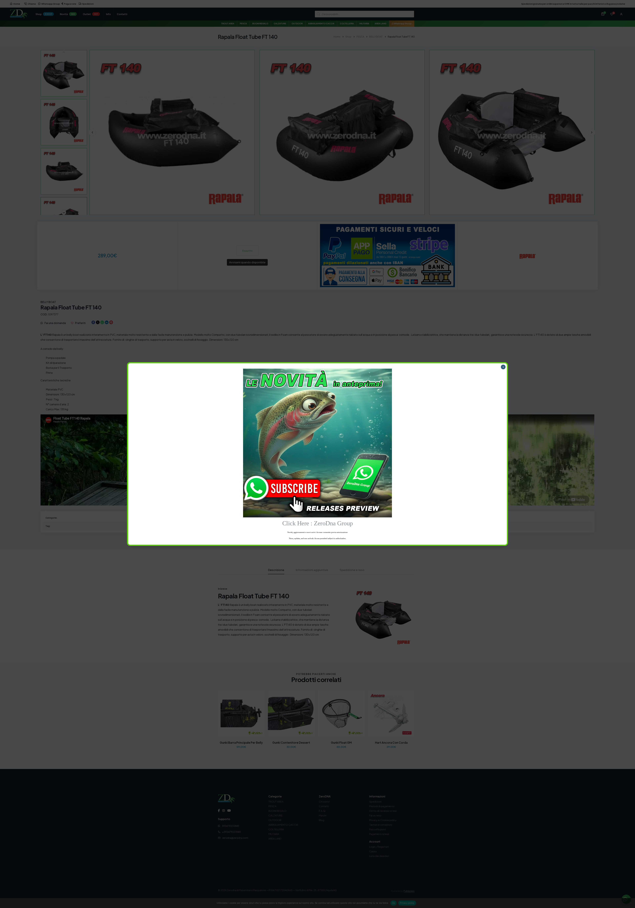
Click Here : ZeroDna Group (317, 523)
